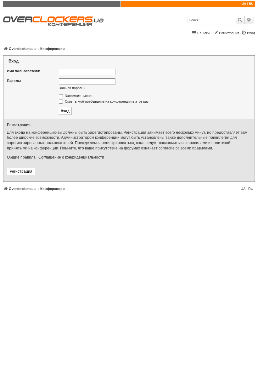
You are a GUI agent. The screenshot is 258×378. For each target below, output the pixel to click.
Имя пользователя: (23, 71)
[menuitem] (248, 33)
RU (251, 3)
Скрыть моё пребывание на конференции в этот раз (106, 101)
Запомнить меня (78, 96)
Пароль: (14, 81)
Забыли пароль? (72, 88)
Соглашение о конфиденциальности (71, 157)
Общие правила (21, 157)
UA (244, 3)
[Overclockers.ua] (53, 21)
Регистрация (21, 171)
